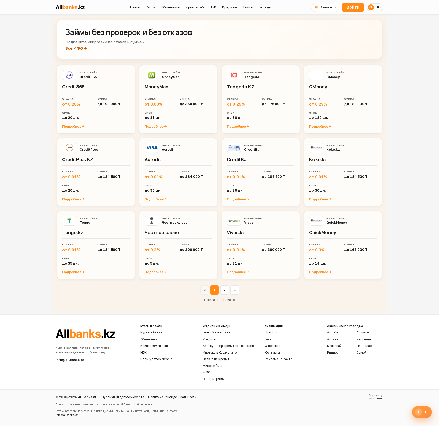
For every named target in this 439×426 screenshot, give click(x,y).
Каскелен (364, 339)
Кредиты (209, 339)
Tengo (85, 222)
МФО (206, 372)
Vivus (249, 222)
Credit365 (88, 76)
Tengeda (251, 76)
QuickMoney (336, 222)
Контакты (272, 352)
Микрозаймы (212, 366)
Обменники (149, 339)
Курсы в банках (152, 332)
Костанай (334, 346)
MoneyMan (171, 76)
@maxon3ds (376, 398)
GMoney (333, 76)
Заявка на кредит (216, 359)
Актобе (332, 332)
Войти (353, 7)
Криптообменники (154, 346)
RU (371, 7)
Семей (361, 352)
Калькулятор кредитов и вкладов (228, 346)
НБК (143, 352)
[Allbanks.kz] (73, 7)
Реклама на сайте (278, 359)
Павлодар (364, 346)
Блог (268, 339)
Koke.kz (333, 149)
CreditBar (252, 149)
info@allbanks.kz (70, 360)
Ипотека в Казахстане (220, 352)
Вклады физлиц (214, 379)
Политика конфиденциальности (172, 397)
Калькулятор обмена (156, 359)
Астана (332, 339)
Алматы (363, 332)
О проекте (272, 346)
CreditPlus (89, 149)
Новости (271, 332)
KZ (379, 7)
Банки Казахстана (216, 332)
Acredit (168, 149)
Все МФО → (76, 48)
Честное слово (174, 222)
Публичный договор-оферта (123, 397)
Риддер (332, 352)
